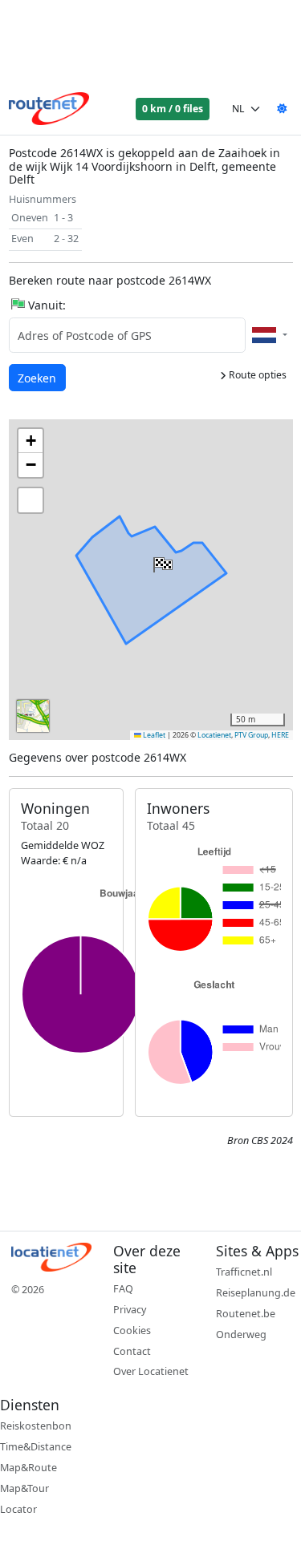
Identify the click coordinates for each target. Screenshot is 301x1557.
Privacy (129, 1309)
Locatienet (214, 735)
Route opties (256, 375)
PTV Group (251, 735)
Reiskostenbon (35, 1426)
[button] (161, 561)
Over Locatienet (151, 1371)
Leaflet (153, 735)
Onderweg (241, 1334)
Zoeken (38, 378)
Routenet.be (245, 1313)
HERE (280, 735)
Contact (132, 1351)
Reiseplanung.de (255, 1293)
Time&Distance (35, 1447)
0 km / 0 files (172, 108)
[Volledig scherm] (30, 500)
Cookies (132, 1330)
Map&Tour (24, 1488)
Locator (18, 1509)
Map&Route (28, 1467)
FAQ (123, 1289)
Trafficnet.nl (244, 1272)
